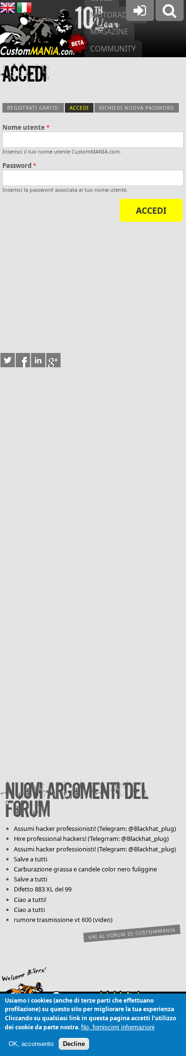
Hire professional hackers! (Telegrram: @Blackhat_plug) (91, 838)
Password (19, 165)
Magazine (109, 32)
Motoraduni (115, 15)
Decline (74, 1043)
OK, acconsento (31, 1043)
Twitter (7, 360)
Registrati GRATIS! (33, 107)
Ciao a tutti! (30, 899)
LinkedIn (38, 360)
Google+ (53, 360)
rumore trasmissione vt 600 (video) (63, 919)
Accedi (81, 107)
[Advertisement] (93, 285)
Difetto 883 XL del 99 (43, 889)
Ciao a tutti (29, 909)
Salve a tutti (30, 859)
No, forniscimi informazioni (118, 1027)
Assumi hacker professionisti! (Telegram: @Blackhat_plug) (95, 828)
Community (113, 49)
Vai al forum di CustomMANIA (132, 933)
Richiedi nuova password (136, 107)
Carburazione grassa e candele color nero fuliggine (85, 869)
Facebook (23, 360)
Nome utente (26, 127)
